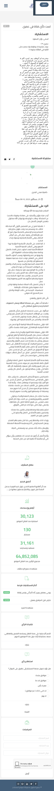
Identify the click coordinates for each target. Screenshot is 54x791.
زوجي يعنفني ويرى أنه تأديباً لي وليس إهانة (34, 592)
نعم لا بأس (42, 685)
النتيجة (27, 712)
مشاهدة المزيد (27, 608)
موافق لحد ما (40, 680)
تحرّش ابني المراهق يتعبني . (40, 600)
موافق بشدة (41, 675)
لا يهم (44, 695)
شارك (27, 645)
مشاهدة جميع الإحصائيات (27, 569)
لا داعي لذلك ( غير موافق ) (35, 690)
